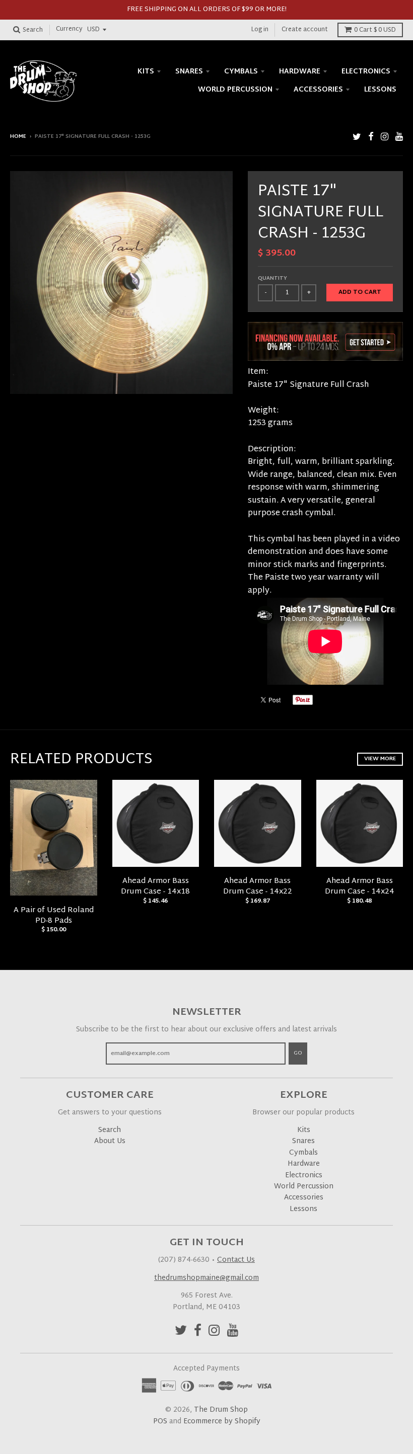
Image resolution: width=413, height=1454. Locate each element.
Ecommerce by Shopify (221, 1421)
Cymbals (241, 71)
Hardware (299, 71)
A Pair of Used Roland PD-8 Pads (54, 916)
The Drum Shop (221, 1410)
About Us (109, 1141)
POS (160, 1421)
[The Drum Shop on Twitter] (357, 137)
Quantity (272, 278)
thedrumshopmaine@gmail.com (206, 1278)
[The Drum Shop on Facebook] (371, 137)
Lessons (380, 90)
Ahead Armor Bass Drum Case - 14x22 (257, 886)
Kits (145, 71)
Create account (305, 29)
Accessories (318, 90)
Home (18, 136)
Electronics (365, 71)
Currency (69, 29)
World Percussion (235, 90)
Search (109, 1130)
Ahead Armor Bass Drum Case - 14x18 (155, 886)
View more (380, 759)
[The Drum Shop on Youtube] (399, 137)
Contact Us (236, 1260)
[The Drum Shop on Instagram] (384, 137)
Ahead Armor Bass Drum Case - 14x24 (359, 886)
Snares (189, 71)
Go (298, 1053)
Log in (259, 29)
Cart (375, 30)
